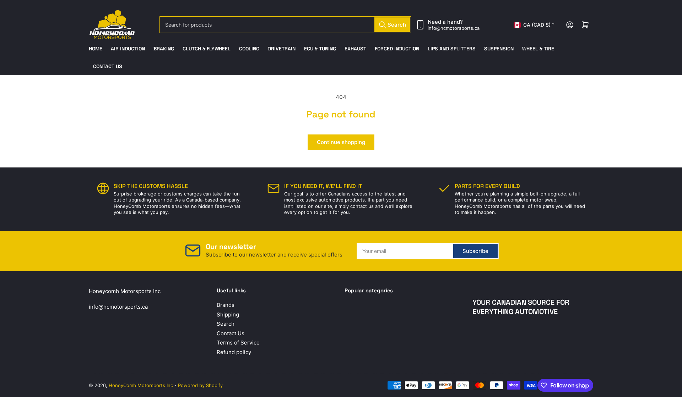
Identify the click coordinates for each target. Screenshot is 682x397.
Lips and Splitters (452, 48)
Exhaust (355, 48)
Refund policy (234, 352)
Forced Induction (397, 48)
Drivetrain (282, 48)
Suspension (499, 48)
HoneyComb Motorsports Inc (141, 385)
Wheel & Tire (538, 48)
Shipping (228, 314)
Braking (163, 48)
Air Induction (128, 48)
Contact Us (107, 66)
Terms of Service (238, 342)
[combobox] (285, 24)
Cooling (249, 48)
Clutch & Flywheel (207, 48)
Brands (225, 305)
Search (225, 323)
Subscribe (475, 251)
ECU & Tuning (320, 48)
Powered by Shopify (200, 385)
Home (95, 48)
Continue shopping (341, 142)
